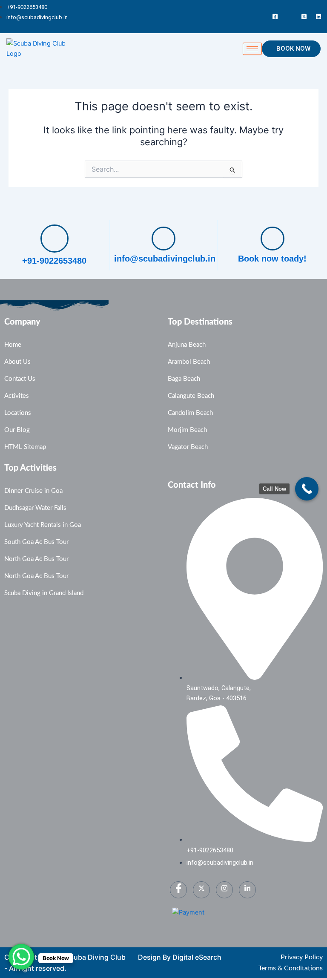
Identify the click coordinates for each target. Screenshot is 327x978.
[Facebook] (275, 16)
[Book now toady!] (272, 238)
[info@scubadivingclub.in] (163, 238)
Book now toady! (272, 258)
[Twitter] (304, 16)
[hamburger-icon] (252, 49)
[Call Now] (306, 489)
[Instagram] (289, 16)
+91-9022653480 (54, 260)
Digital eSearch (196, 957)
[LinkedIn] (318, 16)
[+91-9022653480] (54, 238)
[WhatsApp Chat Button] (21, 956)
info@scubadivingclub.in (164, 258)
